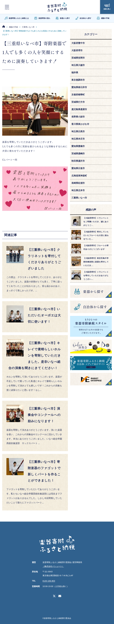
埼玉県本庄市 (78, 139)
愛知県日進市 (78, 168)
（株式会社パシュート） (53, 566)
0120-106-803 (49, 581)
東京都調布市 (78, 80)
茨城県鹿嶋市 (78, 153)
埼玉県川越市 (78, 65)
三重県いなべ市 (79, 198)
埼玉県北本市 (78, 190)
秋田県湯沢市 (78, 161)
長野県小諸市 (78, 116)
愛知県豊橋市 (78, 146)
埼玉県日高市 (78, 131)
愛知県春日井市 (79, 87)
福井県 (74, 72)
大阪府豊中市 (78, 43)
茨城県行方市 (78, 102)
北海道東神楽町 (79, 175)
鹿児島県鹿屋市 (79, 109)
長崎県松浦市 (78, 183)
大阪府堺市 (77, 50)
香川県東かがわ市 (80, 124)
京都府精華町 (78, 94)
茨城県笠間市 (78, 58)
